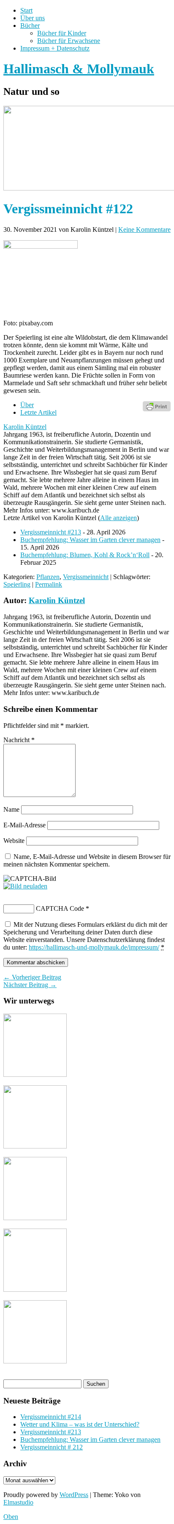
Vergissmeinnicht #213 (50, 532)
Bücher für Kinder (61, 33)
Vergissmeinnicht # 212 (51, 1447)
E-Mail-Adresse (24, 825)
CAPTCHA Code (60, 908)
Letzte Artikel (38, 412)
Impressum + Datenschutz (55, 48)
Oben (10, 1516)
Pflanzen (48, 576)
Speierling (16, 584)
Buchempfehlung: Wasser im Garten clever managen (90, 539)
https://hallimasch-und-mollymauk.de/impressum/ (94, 947)
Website (13, 840)
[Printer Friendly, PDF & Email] (157, 405)
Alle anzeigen (118, 517)
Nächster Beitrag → (30, 984)
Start (26, 10)
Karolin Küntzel (24, 426)
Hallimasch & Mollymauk (78, 68)
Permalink (48, 584)
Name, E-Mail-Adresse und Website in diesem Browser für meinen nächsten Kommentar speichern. (87, 860)
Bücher (30, 25)
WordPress (74, 1494)
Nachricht (19, 739)
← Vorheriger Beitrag (32, 977)
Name (11, 809)
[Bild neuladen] (25, 886)
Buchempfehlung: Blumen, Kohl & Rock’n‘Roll (85, 554)
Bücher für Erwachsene (68, 40)
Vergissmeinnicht (86, 576)
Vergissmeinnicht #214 (50, 1416)
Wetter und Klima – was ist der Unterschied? (79, 1424)
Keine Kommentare (144, 229)
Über (27, 404)
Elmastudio (18, 1502)
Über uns (32, 17)
